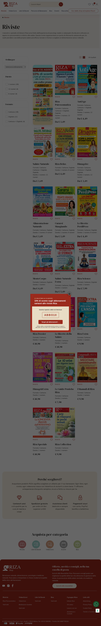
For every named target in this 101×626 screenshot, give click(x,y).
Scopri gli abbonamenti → (50, 322)
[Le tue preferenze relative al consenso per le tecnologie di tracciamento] (97, 611)
